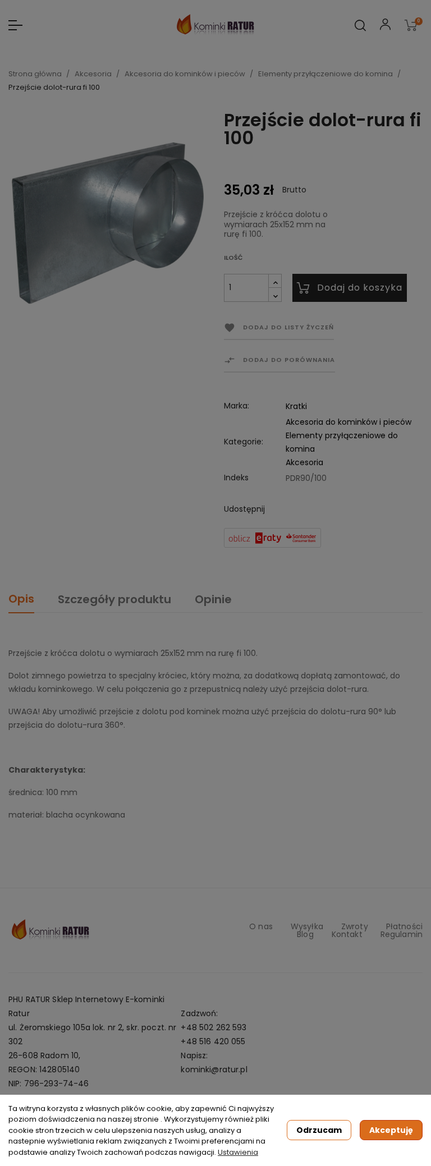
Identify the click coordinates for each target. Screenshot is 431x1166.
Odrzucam (319, 1130)
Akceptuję (391, 1130)
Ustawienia (238, 1152)
